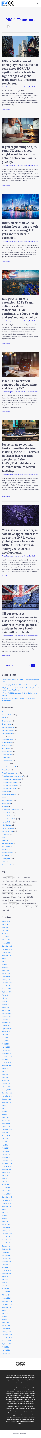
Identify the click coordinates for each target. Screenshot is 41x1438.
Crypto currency (7, 721)
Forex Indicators (7, 761)
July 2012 (5, 1313)
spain (32, 907)
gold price (29, 900)
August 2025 (6, 958)
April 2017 (5, 1221)
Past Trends (6, 840)
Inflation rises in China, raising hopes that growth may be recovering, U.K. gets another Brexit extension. (20, 230)
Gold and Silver (19, 900)
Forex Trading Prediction (10, 782)
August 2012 (6, 1310)
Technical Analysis (7, 852)
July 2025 (5, 961)
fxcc (19, 897)
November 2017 (7, 1200)
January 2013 (6, 1298)
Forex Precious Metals (9, 767)
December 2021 (7, 1093)
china (4, 878)
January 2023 (6, 1053)
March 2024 (6, 1010)
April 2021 (5, 1117)
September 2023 (7, 1028)
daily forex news (7, 881)
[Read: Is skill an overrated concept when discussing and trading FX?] (20, 364)
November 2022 (7, 1059)
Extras (4, 736)
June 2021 (5, 1111)
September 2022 (7, 1065)
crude (9, 878)
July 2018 (5, 1175)
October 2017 (6, 1203)
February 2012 (6, 1328)
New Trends (5, 834)
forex (35, 890)
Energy (4, 884)
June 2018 (5, 1178)
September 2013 (7, 1273)
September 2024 (7, 992)
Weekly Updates (7, 865)
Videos (4, 862)
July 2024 (5, 998)
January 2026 (6, 943)
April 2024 (5, 1007)
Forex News (5, 764)
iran (14, 903)
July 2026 (5, 924)
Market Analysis (7, 813)
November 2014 (7, 1243)
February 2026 (6, 940)
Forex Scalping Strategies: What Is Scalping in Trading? (19, 685)
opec (14, 907)
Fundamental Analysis (9, 794)
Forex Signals (6, 770)
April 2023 (5, 1044)
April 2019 (5, 1148)
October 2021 (6, 1099)
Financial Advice (7, 742)
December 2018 (7, 1160)
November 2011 (7, 1338)
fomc (30, 890)
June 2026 (5, 927)
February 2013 (6, 1295)
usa (3, 910)
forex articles (7, 894)
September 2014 (7, 1249)
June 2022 (5, 1074)
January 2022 (6, 1090)
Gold (3, 797)
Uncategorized (6, 859)
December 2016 (7, 1234)
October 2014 (6, 1246)
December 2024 (7, 983)
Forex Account (6, 745)
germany (5, 900)
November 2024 (7, 986)
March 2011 (6, 1350)
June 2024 (5, 1001)
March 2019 (6, 1151)
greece (4, 904)
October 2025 (6, 952)
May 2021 (5, 1114)
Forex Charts (6, 758)
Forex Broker (6, 748)
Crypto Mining (6, 724)
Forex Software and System (10, 773)
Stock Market (6, 846)
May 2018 (5, 1182)
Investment (5, 806)
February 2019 (6, 1154)
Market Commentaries (30, 165)
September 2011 (7, 1344)
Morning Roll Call (29, 87)
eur (9, 884)
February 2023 (6, 1050)
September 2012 (7, 1307)
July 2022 (5, 1071)
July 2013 (5, 1279)
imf (10, 903)
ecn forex (22, 881)
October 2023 (6, 1025)
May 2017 (5, 1218)
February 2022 (6, 1087)
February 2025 (6, 976)
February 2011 (6, 1353)
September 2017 (7, 1206)
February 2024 (6, 1013)
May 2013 (5, 1286)
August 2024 (6, 995)
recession (20, 907)
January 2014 (6, 1261)
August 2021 (6, 1105)
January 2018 (6, 1194)
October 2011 (6, 1341)
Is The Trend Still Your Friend (11, 810)
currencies (26, 878)
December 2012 (7, 1301)
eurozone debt (18, 887)
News (3, 837)
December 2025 (7, 946)
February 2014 (6, 1258)
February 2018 (6, 1191)
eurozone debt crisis (9, 890)
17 (29, 665)
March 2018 (6, 1188)
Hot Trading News (7, 800)
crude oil (16, 878)
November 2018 (7, 1163)
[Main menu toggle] (37, 3)
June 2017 (5, 1215)
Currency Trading (7, 733)
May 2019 (5, 1145)
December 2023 (7, 1019)
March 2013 (6, 1292)
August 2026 (6, 921)
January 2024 (6, 1016)
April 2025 (5, 970)
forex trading (6, 897)
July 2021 (5, 1108)
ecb (16, 881)
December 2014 (7, 1240)
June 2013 (5, 1283)
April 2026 (5, 934)
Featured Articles (7, 739)
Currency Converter (8, 727)
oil (10, 907)
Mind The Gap (6, 825)
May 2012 (5, 1319)
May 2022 (5, 1077)
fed (26, 890)
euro (20, 884)
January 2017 (6, 1230)
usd (7, 910)
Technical (5, 849)
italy (18, 903)
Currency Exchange (8, 730)
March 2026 (6, 937)
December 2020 (7, 1129)
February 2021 (6, 1123)
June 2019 (5, 1142)
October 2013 (6, 1270)
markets (5, 907)
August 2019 (6, 1136)
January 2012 (6, 1331)
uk (36, 907)
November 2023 (7, 1022)
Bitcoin (4, 718)
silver (27, 907)
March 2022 (6, 1084)
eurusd (21, 890)
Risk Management (7, 843)
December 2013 (7, 1264)
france (14, 897)
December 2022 (7, 1056)
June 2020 (5, 1133)
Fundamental (6, 791)
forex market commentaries (24, 894)
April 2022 (5, 1081)
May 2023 (5, 1041)
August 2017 (6, 1209)
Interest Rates (6, 803)
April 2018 (5, 1185)
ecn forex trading (31, 881)
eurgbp (14, 884)
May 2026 (5, 931)
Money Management (8, 828)
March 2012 (6, 1325)
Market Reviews (7, 822)
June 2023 (5, 1038)
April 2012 (5, 1322)
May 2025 (5, 967)
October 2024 (6, 989)
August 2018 (6, 1172)
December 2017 (7, 1197)
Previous (8, 665)
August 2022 (6, 1068)
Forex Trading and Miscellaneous (12, 87)
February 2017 (6, 1227)
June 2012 (5, 1316)
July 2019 (5, 1139)
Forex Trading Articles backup (11, 779)
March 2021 (6, 1120)
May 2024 (5, 1004)
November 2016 (7, 1237)
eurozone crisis (7, 887)
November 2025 (7, 949)
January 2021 (6, 1126)
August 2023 (6, 1032)
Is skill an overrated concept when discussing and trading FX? (19, 384)
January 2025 (6, 980)
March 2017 (6, 1224)
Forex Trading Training (9, 788)
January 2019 (6, 1157)
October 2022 (6, 1062)
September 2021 (7, 1102)
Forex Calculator (7, 751)
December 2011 (7, 1335)
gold (11, 900)
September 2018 (7, 1169)
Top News (5, 855)
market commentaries (29, 903)
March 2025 (6, 973)
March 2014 (6, 1255)
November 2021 (7, 1096)
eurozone (27, 884)
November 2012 (7, 1304)
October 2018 (6, 1166)
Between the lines (7, 715)
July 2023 (5, 1035)
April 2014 (5, 1252)
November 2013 (7, 1267)
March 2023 (6, 1047)
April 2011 (5, 1347)
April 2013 (5, 1289)
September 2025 (7, 955)
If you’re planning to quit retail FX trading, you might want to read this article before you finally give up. (19, 154)
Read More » (6, 109)
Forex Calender (7, 754)
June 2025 (5, 964)
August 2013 (6, 1276)
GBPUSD (30, 897)
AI (2, 712)
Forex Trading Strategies (10, 785)
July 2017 (5, 1212)
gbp (24, 897)
